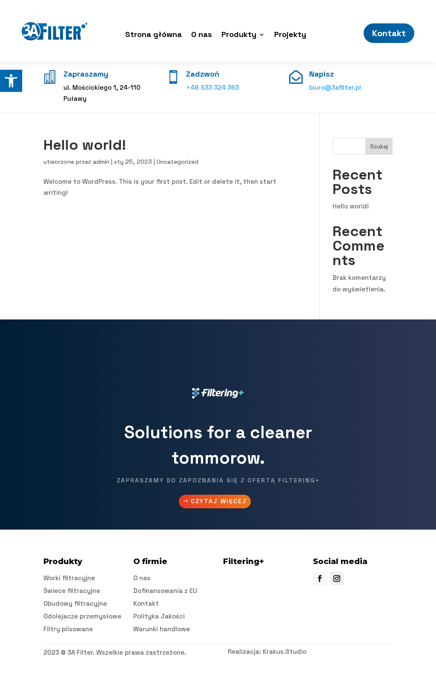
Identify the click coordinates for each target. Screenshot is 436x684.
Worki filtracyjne (69, 578)
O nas (201, 35)
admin (101, 161)
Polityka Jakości (159, 616)
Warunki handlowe (161, 629)
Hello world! (84, 145)
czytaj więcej (219, 501)
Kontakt (389, 33)
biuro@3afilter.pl (335, 87)
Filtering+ (243, 561)
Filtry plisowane (68, 629)
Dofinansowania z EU (165, 591)
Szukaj (379, 146)
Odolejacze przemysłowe (82, 616)
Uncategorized (177, 161)
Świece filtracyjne (71, 591)
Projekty (290, 35)
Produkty (238, 35)
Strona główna (153, 35)
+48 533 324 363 (212, 87)
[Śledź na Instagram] (337, 578)
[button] (11, 81)
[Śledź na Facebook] (320, 578)
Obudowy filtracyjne (75, 603)
